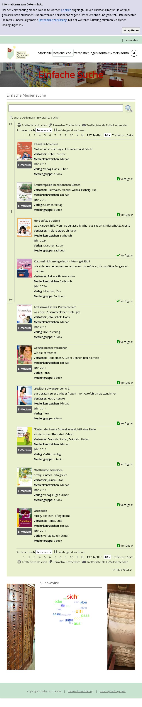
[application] (63, 53)
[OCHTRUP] (17, 53)
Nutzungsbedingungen (113, 691)
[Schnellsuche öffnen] (134, 53)
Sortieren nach (25, 130)
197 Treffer (94, 135)
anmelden (132, 40)
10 (71, 135)
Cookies (66, 10)
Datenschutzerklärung (53, 20)
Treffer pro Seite (122, 135)
